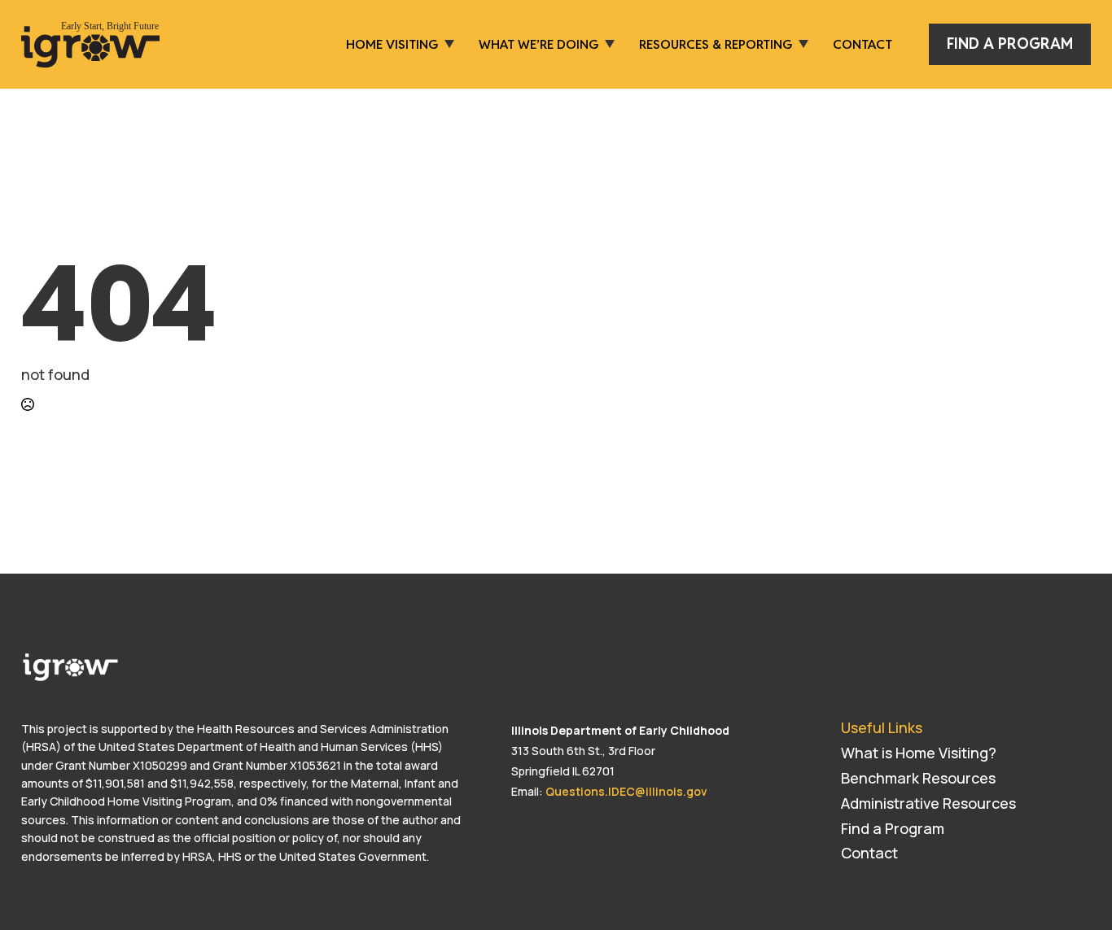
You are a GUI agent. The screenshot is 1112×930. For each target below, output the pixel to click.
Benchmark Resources (918, 778)
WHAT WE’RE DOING (538, 44)
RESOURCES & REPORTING (715, 44)
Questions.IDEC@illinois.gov (626, 791)
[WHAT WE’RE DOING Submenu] (606, 43)
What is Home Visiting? (918, 752)
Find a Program (892, 828)
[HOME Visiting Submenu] (446, 43)
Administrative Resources (928, 803)
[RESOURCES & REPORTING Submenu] (800, 43)
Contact (862, 44)
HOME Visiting (392, 44)
